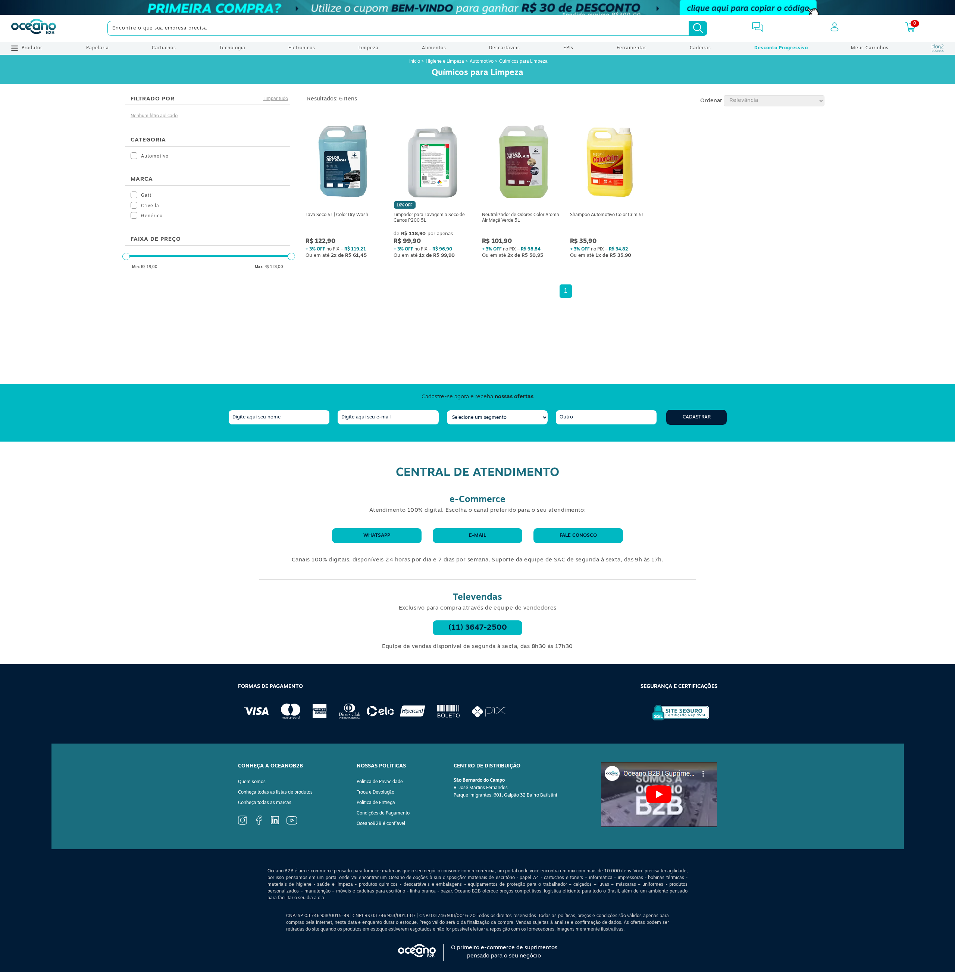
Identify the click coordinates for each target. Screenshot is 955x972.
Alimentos (434, 48)
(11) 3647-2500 (477, 628)
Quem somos (252, 782)
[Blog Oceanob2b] (938, 48)
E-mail (477, 535)
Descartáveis (504, 48)
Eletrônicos (301, 48)
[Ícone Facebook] (258, 823)
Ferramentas (632, 48)
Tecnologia (232, 48)
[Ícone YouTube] (291, 823)
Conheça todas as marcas (264, 803)
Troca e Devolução (375, 792)
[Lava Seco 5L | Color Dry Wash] (345, 163)
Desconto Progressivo (781, 48)
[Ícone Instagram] (242, 823)
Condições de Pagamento (383, 813)
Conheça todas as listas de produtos (275, 792)
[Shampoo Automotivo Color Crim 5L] (610, 163)
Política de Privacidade (380, 782)
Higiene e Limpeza (445, 61)
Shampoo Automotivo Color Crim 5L (607, 215)
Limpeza (368, 48)
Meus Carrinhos (870, 48)
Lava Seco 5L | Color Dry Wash (337, 215)
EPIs (568, 48)
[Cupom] (477, 7)
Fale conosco (578, 535)
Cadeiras (700, 48)
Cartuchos (164, 48)
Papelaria (97, 48)
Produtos (32, 48)
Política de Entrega (376, 803)
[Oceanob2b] (33, 28)
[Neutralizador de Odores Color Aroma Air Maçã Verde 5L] (522, 163)
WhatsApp (376, 535)
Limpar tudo (275, 99)
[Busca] (698, 28)
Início (415, 61)
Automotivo (482, 61)
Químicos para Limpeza (523, 61)
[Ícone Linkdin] (275, 823)
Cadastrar (697, 417)
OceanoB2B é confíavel (381, 824)
